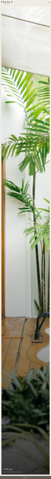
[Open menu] (48, 2)
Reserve (25, 477)
